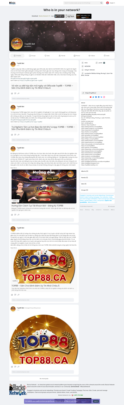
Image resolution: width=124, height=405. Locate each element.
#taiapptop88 (21, 120)
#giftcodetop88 (31, 79)
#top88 (13, 79)
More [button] (112, 209)
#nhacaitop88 (21, 79)
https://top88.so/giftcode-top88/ (31, 80)
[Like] (15, 93)
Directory (87, 209)
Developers (106, 209)
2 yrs (18, 65)
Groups (83, 190)
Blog (93, 209)
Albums (83, 171)
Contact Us (98, 209)
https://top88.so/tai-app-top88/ (31, 122)
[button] (83, 3)
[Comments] (15, 93)
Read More (14, 168)
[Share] (18, 93)
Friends (83, 177)
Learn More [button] (74, 401)
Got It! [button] (96, 401)
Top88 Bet (29, 43)
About (81, 209)
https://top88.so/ (90, 93)
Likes (82, 184)
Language (112, 206)
